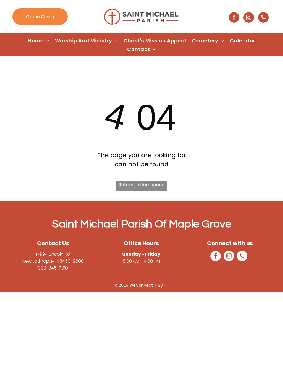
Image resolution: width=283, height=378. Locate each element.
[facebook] (234, 18)
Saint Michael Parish (102, 224)
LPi (166, 285)
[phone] (263, 18)
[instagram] (248, 18)
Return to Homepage (141, 185)
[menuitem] (38, 40)
